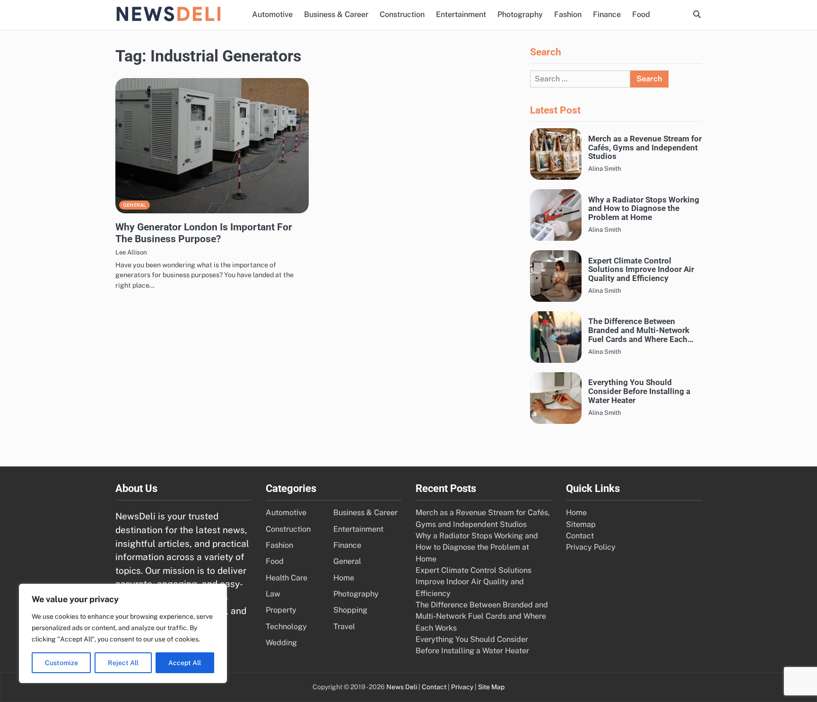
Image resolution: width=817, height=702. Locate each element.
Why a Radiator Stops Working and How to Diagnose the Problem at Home (643, 208)
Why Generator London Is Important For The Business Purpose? (203, 233)
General (134, 205)
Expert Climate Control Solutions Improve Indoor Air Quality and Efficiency (641, 269)
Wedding (281, 642)
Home (343, 577)
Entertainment (461, 14)
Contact (580, 535)
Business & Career (336, 14)
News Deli (401, 687)
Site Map (491, 687)
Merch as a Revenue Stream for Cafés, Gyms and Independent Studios (645, 147)
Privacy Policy (591, 547)
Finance (607, 14)
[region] (123, 633)
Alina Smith (604, 168)
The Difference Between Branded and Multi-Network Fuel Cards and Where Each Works (638, 330)
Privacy (462, 687)
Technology (286, 626)
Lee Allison (131, 252)
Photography (520, 14)
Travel (344, 626)
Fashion (568, 14)
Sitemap (581, 524)
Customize (61, 663)
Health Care (286, 577)
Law (273, 593)
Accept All (184, 663)
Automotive (272, 14)
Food (641, 14)
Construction (402, 14)
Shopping (350, 609)
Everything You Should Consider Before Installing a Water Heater (639, 391)
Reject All (123, 663)
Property (281, 609)
